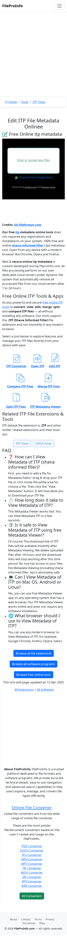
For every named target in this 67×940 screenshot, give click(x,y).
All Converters (32, 896)
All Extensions (24, 690)
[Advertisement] (33, 62)
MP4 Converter (31, 859)
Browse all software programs (33, 664)
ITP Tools (39, 102)
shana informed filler (27, 245)
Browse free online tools (33, 675)
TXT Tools (22, 443)
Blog (42, 923)
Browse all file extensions (33, 653)
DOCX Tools (43, 443)
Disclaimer (29, 923)
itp (17, 232)
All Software (45, 690)
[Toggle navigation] (59, 6)
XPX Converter (32, 881)
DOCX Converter (31, 851)
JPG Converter (32, 855)
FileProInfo (12, 5)
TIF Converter (31, 868)
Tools (24, 102)
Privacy (50, 919)
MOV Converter (32, 873)
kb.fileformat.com (27, 225)
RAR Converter (32, 886)
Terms (38, 919)
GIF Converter (32, 877)
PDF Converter (32, 846)
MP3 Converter (31, 864)
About (13, 919)
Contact (26, 919)
